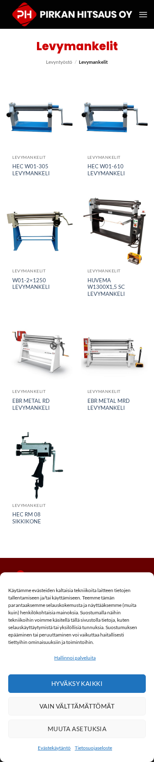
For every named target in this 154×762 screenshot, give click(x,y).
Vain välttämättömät (77, 706)
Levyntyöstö (59, 62)
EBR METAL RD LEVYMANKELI (31, 404)
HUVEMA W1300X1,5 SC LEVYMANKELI (106, 287)
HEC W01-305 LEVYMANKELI (31, 170)
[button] (143, 14)
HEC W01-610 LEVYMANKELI (106, 170)
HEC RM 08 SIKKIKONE (26, 518)
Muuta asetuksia (77, 728)
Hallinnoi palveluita (75, 658)
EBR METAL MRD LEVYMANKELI (108, 404)
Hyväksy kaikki (77, 683)
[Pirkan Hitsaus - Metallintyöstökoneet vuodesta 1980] (72, 14)
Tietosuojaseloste (93, 748)
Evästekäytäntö (54, 748)
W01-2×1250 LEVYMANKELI (31, 283)
